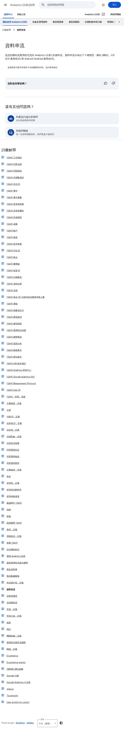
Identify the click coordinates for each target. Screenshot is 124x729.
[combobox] (71, 4)
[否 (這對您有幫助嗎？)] (113, 83)
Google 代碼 (13, 675)
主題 (9, 410)
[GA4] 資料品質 (14, 283)
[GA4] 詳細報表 (14, 277)
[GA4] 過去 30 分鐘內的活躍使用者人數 (26, 297)
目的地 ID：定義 (14, 423)
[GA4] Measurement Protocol (21, 383)
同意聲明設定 (13, 450)
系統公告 (21, 14)
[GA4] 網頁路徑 (14, 317)
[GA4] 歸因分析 (14, 343)
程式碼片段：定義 (15, 582)
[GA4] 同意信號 (14, 164)
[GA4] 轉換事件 (14, 350)
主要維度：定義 (14, 403)
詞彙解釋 (9, 150)
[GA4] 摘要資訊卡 (15, 310)
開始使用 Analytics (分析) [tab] (15, 22)
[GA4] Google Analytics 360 (21, 376)
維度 (9, 622)
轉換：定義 (12, 649)
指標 (9, 509)
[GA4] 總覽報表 (14, 337)
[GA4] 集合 (12, 257)
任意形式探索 (13, 443)
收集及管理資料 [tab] (40, 22)
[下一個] (118, 22)
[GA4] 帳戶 (12, 230)
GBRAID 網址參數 (15, 669)
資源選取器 (12, 602)
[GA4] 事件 (12, 190)
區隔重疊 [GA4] (14, 523)
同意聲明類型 (13, 463)
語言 (42, 719)
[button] (5, 4)
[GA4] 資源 (12, 290)
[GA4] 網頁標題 (14, 323)
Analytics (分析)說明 (22, 5)
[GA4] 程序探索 (14, 244)
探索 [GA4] (12, 543)
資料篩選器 (12, 596)
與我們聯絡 (115, 14)
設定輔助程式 (13, 549)
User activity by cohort (18, 702)
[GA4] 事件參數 (14, 197)
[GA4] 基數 (12, 224)
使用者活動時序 (14, 489)
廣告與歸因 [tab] (74, 22)
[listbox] (47, 723)
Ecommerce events (16, 662)
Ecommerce (12, 655)
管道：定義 (12, 609)
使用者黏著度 (13, 496)
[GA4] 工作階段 (14, 157)
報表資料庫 (12, 569)
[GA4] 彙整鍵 (13, 264)
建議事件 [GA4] (14, 503)
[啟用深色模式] (61, 723)
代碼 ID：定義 (13, 416)
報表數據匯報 (13, 576)
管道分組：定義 (14, 616)
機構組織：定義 (14, 635)
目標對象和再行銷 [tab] (93, 22)
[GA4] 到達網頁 (14, 217)
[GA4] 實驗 (12, 303)
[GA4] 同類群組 (14, 171)
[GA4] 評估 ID (13, 250)
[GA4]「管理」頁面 (16, 396)
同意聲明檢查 (13, 456)
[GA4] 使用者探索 (15, 204)
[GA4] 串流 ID (13, 184)
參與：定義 (12, 529)
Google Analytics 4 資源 (18, 682)
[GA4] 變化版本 (14, 357)
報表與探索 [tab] (58, 22)
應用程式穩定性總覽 (16, 642)
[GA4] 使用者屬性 (15, 210)
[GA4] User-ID (14, 390)
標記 (9, 629)
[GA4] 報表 (12, 237)
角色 (9, 476)
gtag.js (10, 689)
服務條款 (30, 723)
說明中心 (8, 14)
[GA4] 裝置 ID (13, 270)
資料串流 (11, 589)
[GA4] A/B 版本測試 (16, 363)
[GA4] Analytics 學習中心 (19, 370)
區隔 (9, 516)
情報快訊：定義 (14, 536)
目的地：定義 (13, 430)
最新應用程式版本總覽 (17, 562)
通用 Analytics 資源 (16, 556)
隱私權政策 (20, 723)
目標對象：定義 (14, 436)
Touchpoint (12, 695)
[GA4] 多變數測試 (15, 177)
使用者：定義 (13, 483)
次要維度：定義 (14, 469)
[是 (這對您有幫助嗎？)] (106, 83)
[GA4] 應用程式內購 (16, 330)
